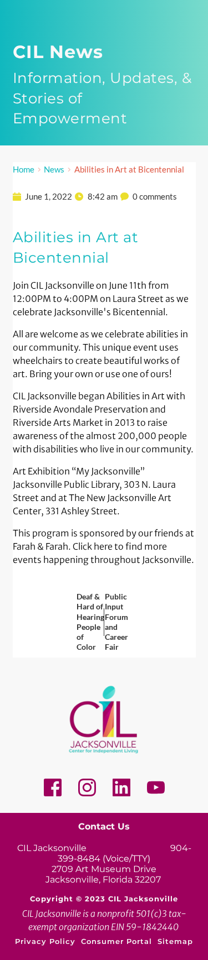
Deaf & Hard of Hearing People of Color (90, 621)
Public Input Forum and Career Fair (116, 621)
